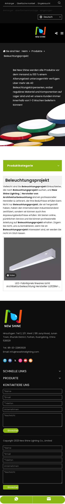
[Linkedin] (5, 360)
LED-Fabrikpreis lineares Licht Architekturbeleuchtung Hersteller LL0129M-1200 (32, 285)
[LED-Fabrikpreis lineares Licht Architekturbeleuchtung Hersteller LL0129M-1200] (32, 259)
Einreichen (13, 430)
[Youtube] (25, 360)
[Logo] (28, 318)
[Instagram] (20, 360)
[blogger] (30, 360)
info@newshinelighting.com (24, 351)
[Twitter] (15, 360)
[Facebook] (10, 360)
